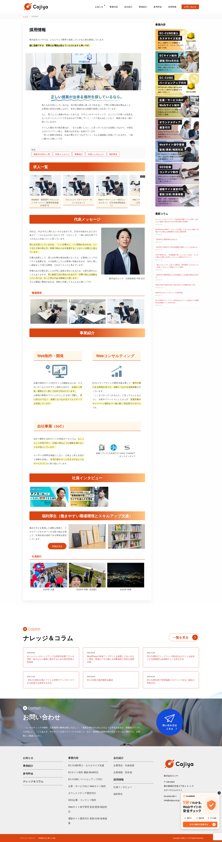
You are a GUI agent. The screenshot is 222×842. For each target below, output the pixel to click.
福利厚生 (113, 154)
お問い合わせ (190, 6)
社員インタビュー (96, 154)
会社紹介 (128, 6)
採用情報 (172, 6)
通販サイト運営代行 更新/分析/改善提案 (87, 821)
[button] (144, 176)
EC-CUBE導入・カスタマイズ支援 (86, 765)
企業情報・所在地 (122, 772)
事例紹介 (143, 6)
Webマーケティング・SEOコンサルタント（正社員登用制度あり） (112, 202)
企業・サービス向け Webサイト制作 (87, 786)
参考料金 (158, 6)
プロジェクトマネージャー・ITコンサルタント (78, 201)
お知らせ (99, 6)
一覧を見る (181, 637)
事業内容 (114, 6)
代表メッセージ (62, 154)
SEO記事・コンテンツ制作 (82, 799)
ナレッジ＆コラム (33, 781)
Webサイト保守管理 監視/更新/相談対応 (87, 809)
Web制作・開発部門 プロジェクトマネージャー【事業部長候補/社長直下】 (45, 202)
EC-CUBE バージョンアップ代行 (85, 779)
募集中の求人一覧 (42, 154)
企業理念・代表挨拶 (123, 765)
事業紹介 (79, 154)
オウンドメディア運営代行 (82, 793)
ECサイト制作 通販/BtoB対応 (83, 772)
